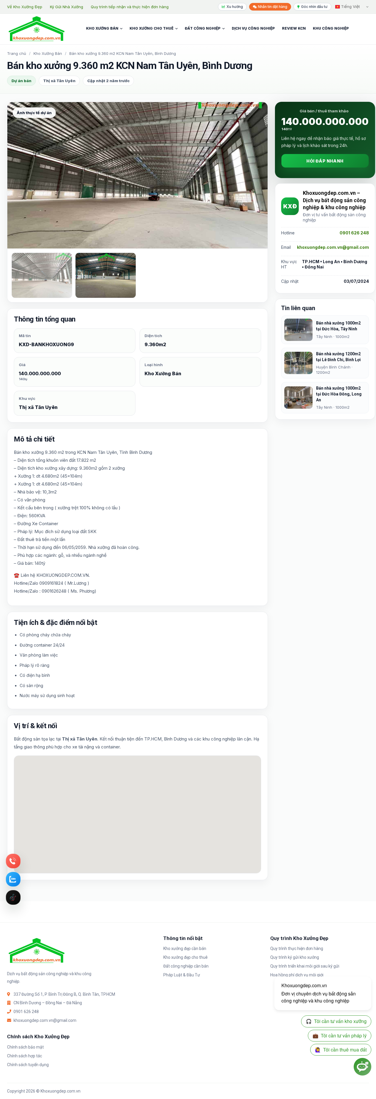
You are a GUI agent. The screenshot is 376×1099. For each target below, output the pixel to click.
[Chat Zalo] (13, 879)
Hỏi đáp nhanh (324, 160)
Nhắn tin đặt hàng (272, 6)
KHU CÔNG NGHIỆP (331, 28)
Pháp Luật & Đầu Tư (181, 975)
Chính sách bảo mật (25, 1047)
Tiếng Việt (350, 6)
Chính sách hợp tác (24, 1056)
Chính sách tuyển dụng (28, 1064)
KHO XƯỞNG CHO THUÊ (152, 28)
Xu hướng (234, 6)
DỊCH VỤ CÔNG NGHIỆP (253, 28)
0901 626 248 (354, 232)
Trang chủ (16, 53)
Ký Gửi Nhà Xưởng (66, 6)
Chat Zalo (13, 879)
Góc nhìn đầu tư (314, 6)
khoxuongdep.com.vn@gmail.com (333, 247)
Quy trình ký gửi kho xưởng (294, 957)
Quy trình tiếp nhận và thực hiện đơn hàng (130, 6)
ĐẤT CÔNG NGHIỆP (203, 28)
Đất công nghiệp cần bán (186, 966)
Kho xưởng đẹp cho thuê (185, 957)
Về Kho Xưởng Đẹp (24, 6)
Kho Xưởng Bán (47, 53)
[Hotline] (13, 861)
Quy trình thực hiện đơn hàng (296, 948)
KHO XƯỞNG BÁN (102, 28)
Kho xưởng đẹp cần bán (184, 948)
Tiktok (13, 897)
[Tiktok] (13, 897)
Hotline (13, 861)
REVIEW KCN (294, 28)
